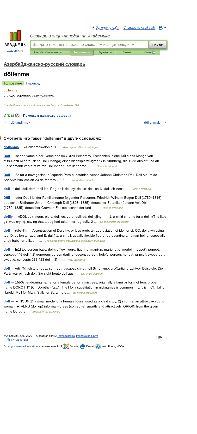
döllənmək (152, 122)
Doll (7, 156)
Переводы (105, 52)
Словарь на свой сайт (139, 27)
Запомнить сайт (107, 27)
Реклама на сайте (87, 335)
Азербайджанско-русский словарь (50, 52)
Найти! (157, 45)
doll (7, 189)
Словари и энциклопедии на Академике (70, 36)
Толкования (82, 52)
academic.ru (15, 50)
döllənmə (11, 147)
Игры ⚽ (149, 52)
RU (161, 27)
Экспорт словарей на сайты (21, 346)
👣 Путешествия (17, 339)
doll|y (8, 216)
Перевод (33, 83)
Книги (127, 52)
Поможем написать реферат (47, 115)
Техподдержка (66, 335)
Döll (7, 197)
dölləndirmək (20, 122)
